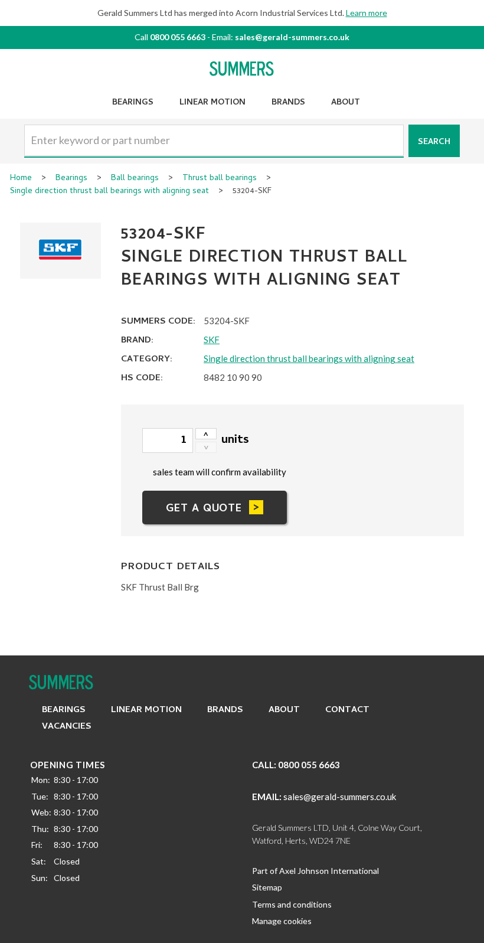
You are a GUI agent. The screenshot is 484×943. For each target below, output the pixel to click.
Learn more (366, 13)
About (345, 103)
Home (21, 178)
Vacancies (66, 727)
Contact (347, 710)
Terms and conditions (292, 904)
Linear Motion (212, 103)
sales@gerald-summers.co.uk (292, 37)
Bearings (132, 103)
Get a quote (204, 509)
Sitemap (267, 887)
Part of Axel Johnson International (315, 871)
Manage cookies (282, 921)
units (235, 441)
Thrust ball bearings (219, 178)
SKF (212, 339)
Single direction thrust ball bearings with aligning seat (109, 191)
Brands (288, 103)
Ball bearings (135, 178)
